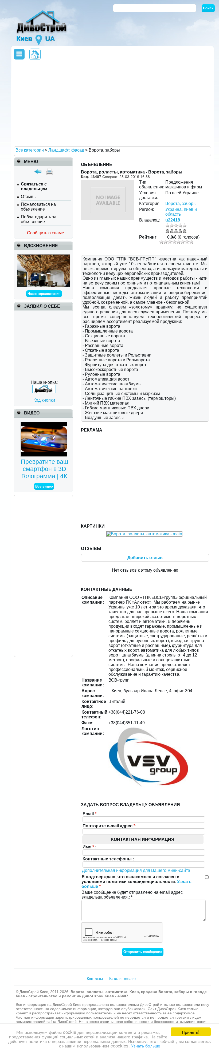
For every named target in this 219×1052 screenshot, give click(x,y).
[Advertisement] (111, 102)
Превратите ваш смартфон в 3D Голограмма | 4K (44, 469)
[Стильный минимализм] (43, 256)
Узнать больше (145, 1045)
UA (50, 38)
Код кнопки (44, 400)
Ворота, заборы (181, 203)
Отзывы (29, 196)
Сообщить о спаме (45, 233)
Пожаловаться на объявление (38, 206)
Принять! (191, 1032)
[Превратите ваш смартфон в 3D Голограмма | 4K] (44, 424)
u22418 (172, 220)
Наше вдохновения (44, 294)
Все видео (44, 486)
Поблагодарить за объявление (38, 219)
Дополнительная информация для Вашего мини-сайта (136, 870)
